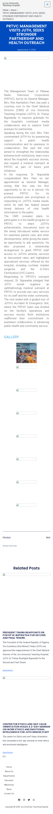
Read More (8, 670)
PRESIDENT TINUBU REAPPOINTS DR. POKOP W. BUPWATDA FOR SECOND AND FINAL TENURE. (24, 635)
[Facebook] (19, 800)
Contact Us (9, 793)
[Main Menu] (47, 4)
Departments (9, 776)
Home (9, 767)
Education (9, 780)
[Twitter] (29, 800)
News (9, 789)
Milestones (9, 785)
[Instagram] (24, 800)
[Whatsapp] (34, 800)
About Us (9, 771)
